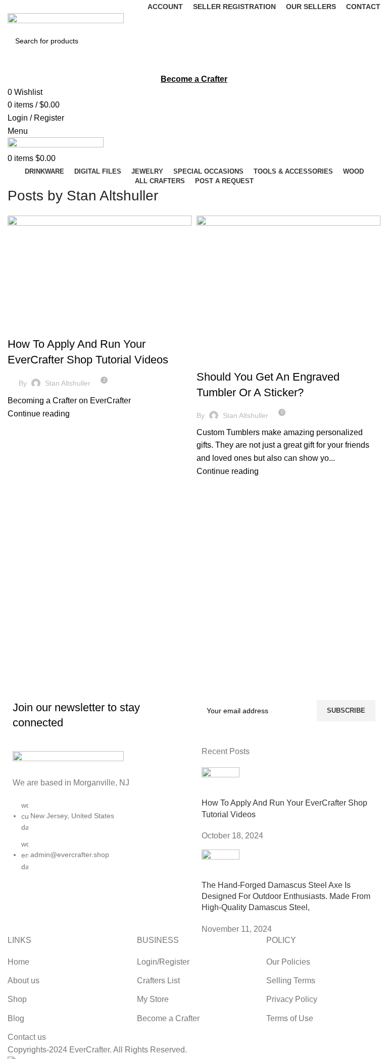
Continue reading (39, 413)
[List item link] (97, 841)
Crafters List (158, 980)
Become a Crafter (168, 1018)
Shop (17, 999)
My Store (153, 999)
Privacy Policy (291, 999)
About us (23, 980)
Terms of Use (289, 1018)
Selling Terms (290, 980)
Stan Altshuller (112, 195)
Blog (21, 326)
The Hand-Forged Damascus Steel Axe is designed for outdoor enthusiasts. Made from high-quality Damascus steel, (286, 896)
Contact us (27, 1037)
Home (18, 962)
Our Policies (288, 962)
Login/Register (163, 962)
